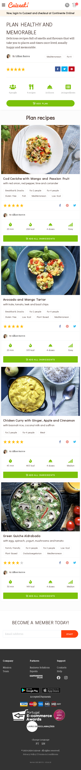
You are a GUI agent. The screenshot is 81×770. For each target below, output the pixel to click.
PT (37, 743)
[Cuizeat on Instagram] (66, 678)
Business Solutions (40, 667)
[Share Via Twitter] (64, 68)
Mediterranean (54, 56)
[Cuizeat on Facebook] (59, 678)
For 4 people (53, 190)
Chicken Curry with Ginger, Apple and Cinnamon (39, 420)
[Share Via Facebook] (57, 68)
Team (6, 671)
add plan (40, 103)
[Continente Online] (40, 675)
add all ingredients (40, 238)
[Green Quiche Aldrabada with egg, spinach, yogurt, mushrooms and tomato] (40, 506)
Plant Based (43, 316)
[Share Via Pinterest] (72, 68)
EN (43, 743)
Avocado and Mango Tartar (24, 299)
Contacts (61, 667)
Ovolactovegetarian (32, 553)
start (69, 634)
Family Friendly (12, 547)
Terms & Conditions (48, 754)
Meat (42, 432)
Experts (34, 671)
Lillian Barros (22, 56)
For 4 (69, 56)
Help (59, 671)
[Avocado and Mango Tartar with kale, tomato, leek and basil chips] (40, 270)
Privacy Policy (29, 754)
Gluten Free (10, 195)
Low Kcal (56, 195)
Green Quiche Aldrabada (21, 536)
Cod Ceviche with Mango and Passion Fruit (36, 178)
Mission (7, 667)
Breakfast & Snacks (14, 190)
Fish (24, 195)
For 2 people (35, 190)
